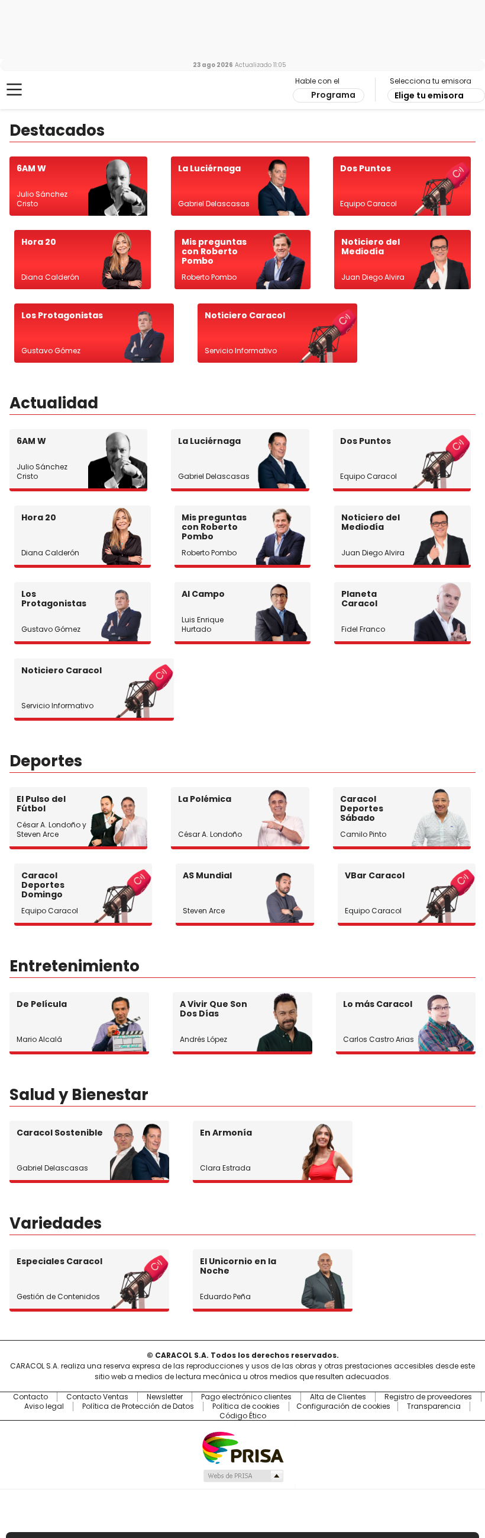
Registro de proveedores (428, 1397)
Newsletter (165, 1397)
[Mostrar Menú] (14, 89)
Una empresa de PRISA (242, 1447)
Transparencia (434, 1406)
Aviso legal (44, 1406)
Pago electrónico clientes (246, 1397)
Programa (333, 95)
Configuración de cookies (343, 1406)
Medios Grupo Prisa (243, 1476)
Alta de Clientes (338, 1397)
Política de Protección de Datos (138, 1406)
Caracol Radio (56, 90)
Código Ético (242, 1416)
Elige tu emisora (429, 95)
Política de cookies (246, 1406)
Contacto (30, 1397)
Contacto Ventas (97, 1397)
